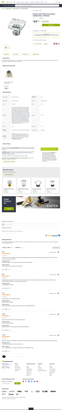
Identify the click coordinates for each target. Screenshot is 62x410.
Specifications (6, 54)
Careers (39, 367)
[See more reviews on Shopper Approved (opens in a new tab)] (10, 269)
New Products (17, 367)
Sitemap (13, 398)
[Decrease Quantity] (34, 25)
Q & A (51, 375)
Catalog (51, 367)
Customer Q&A (25, 54)
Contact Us (28, 372)
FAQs (51, 373)
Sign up (17, 383)
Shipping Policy (29, 369)
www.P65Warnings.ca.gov (16, 138)
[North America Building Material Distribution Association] (53, 391)
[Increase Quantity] (40, 25)
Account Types (52, 369)
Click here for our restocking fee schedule (10, 158)
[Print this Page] (59, 44)
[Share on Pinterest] (57, 44)
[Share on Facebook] (54, 44)
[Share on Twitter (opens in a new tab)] (8, 269)
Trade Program (52, 370)
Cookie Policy (9, 398)
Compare (45, 43)
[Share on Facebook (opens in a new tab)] (6, 269)
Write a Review (56, 247)
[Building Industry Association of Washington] (11, 394)
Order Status (29, 373)
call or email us (25, 158)
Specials (16, 370)
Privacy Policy (4, 398)
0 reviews (41, 18)
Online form (53, 152)
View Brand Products (9, 209)
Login (56, 2)
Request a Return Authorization (9, 161)
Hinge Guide (52, 372)
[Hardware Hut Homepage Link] (3, 2)
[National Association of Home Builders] (17, 394)
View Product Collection (9, 174)
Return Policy (15, 54)
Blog (50, 366)
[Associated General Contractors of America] (4, 394)
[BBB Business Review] (45, 391)
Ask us (44, 40)
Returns (28, 375)
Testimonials (40, 369)
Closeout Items (18, 369)
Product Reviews (36, 54)
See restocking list (15, 147)
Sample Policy (29, 370)
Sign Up (27, 367)
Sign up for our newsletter (7, 381)
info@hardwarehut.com (6, 364)
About (39, 366)
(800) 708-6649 (11, 5)
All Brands (17, 366)
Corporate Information (42, 370)
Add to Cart (51, 25)
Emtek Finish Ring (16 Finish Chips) (8, 83)
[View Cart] (59, 2)
